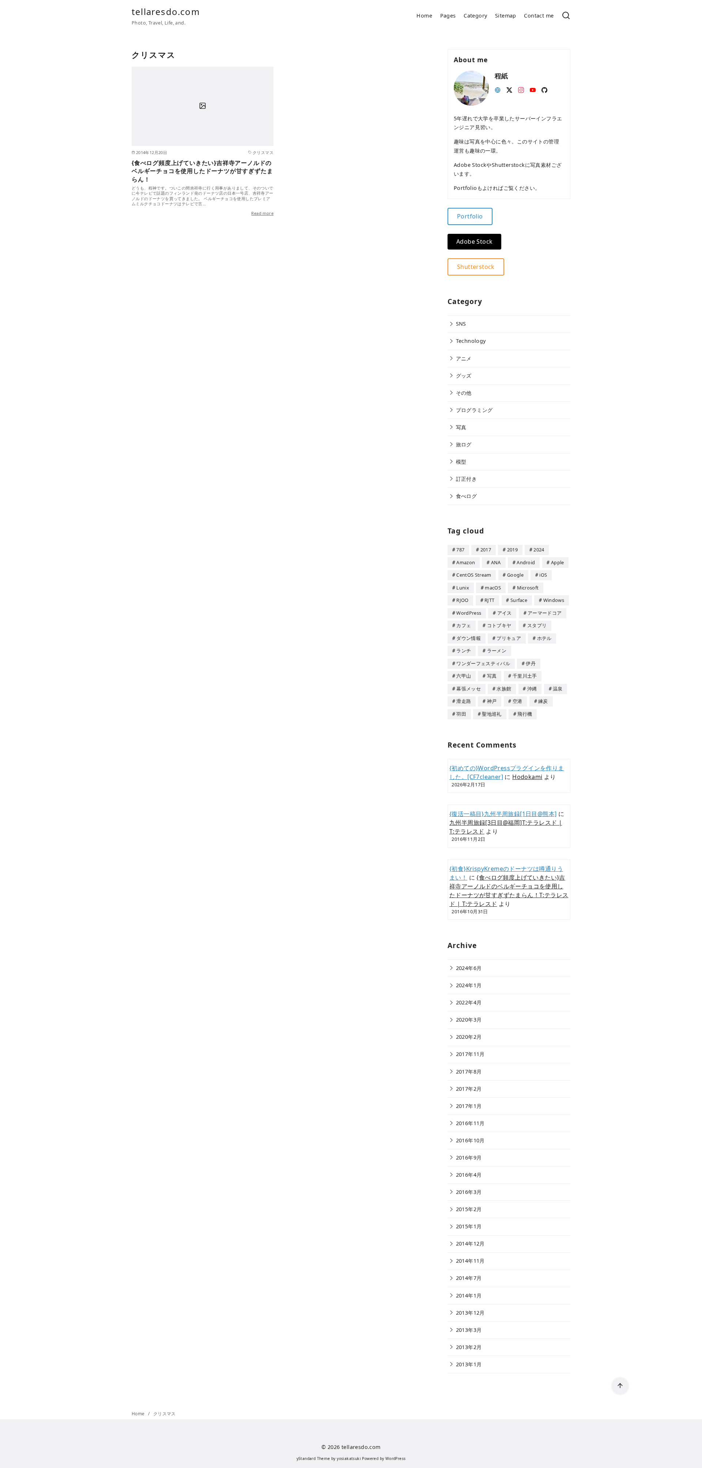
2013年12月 (470, 1312)
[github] (544, 89)
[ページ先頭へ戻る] (620, 1386)
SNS (461, 323)
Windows (553, 600)
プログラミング (474, 410)
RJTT (489, 600)
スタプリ (537, 625)
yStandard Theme (313, 1458)
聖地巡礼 (491, 714)
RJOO (462, 600)
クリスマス (164, 1414)
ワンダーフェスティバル (483, 663)
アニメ (464, 358)
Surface (518, 600)
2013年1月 (469, 1364)
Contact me (539, 15)
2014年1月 (469, 1295)
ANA (496, 562)
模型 (461, 461)
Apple (557, 562)
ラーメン (496, 650)
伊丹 (531, 663)
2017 (485, 549)
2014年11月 (470, 1260)
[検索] (566, 15)
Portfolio (470, 216)
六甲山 (463, 676)
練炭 (543, 701)
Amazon (465, 562)
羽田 (461, 714)
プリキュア (509, 638)
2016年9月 (469, 1157)
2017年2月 (469, 1088)
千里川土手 (525, 676)
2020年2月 (469, 1036)
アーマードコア (545, 613)
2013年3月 (469, 1329)
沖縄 (532, 688)
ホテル (544, 638)
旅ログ (464, 444)
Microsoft (528, 587)
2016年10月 (470, 1140)
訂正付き (466, 478)
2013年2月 (469, 1347)
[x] (509, 89)
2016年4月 (469, 1174)
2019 (512, 549)
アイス (504, 613)
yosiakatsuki (349, 1458)
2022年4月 (469, 1002)
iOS (543, 575)
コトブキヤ (499, 625)
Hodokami (527, 777)
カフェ (463, 625)
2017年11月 (470, 1054)
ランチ (463, 650)
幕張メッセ (468, 688)
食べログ (466, 496)
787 (460, 549)
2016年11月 (470, 1123)
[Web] (497, 89)
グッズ (464, 375)
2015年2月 (469, 1209)
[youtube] (533, 89)
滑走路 (463, 701)
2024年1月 (469, 985)
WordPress (468, 613)
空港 (517, 701)
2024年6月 (469, 968)
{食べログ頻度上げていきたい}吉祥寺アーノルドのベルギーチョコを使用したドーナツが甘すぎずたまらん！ (202, 171)
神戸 (492, 701)
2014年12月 (470, 1243)
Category (475, 15)
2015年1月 (469, 1226)
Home (424, 15)
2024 (538, 549)
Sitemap (505, 15)
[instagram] (521, 89)
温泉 (558, 688)
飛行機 (524, 714)
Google (515, 575)
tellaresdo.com (166, 11)
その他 (464, 392)
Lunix (462, 587)
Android (526, 562)
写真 (461, 427)
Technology (471, 340)
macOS (493, 587)
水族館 (504, 688)
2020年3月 (469, 1019)
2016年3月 (469, 1191)
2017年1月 (469, 1105)
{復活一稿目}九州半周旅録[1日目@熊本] (502, 814)
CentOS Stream (473, 575)
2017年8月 (469, 1071)
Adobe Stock (474, 241)
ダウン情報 (468, 638)
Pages (448, 15)
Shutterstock (476, 267)
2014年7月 (469, 1277)
